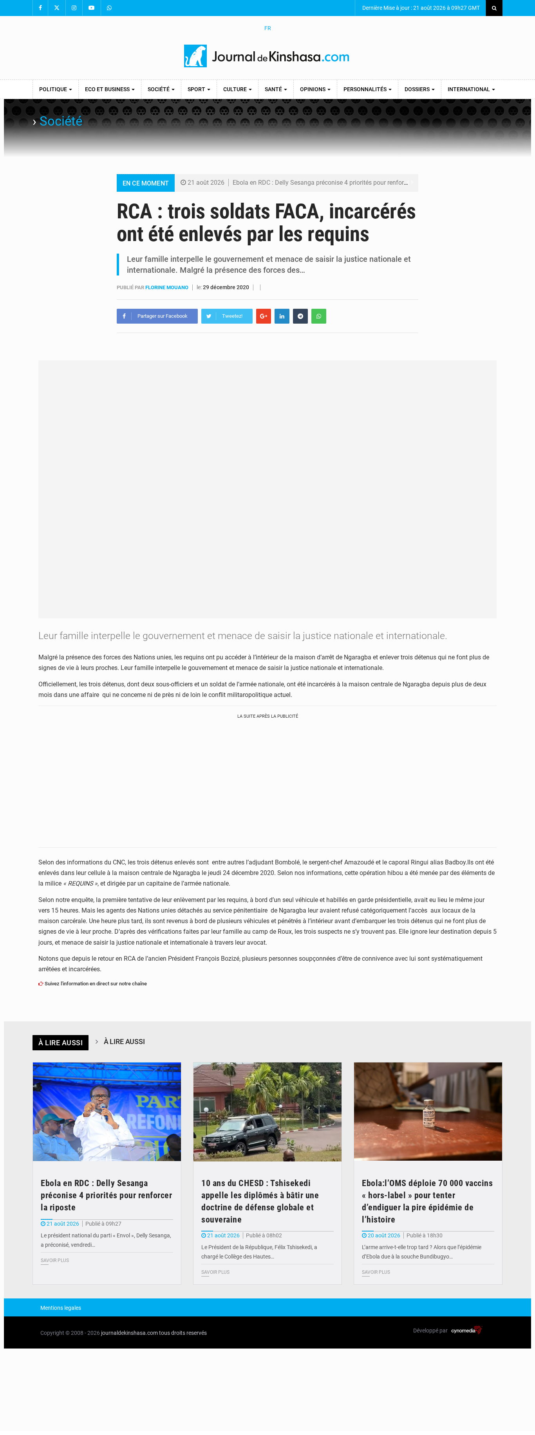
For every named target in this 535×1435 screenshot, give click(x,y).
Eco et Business (108, 89)
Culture (235, 89)
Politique (53, 89)
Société (159, 89)
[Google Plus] (263, 316)
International (469, 89)
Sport (197, 89)
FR (267, 28)
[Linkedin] (282, 316)
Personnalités (365, 89)
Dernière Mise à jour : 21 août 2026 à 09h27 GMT (420, 8)
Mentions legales (60, 1308)
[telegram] (300, 316)
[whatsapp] (318, 316)
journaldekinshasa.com (129, 1333)
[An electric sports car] (107, 1111)
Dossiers (418, 89)
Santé (274, 89)
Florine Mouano (167, 287)
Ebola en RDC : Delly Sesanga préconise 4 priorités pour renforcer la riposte (336, 182)
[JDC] (267, 56)
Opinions (313, 89)
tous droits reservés (183, 1333)
